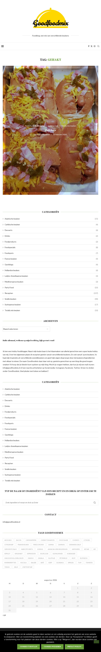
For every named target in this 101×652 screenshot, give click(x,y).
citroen (87, 540)
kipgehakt (19, 553)
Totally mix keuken (51, 310)
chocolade (63, 540)
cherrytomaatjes (47, 540)
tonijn (7, 567)
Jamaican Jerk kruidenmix (57, 549)
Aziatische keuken (51, 219)
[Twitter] (91, 46)
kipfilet (7, 553)
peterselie (63, 558)
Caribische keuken (51, 224)
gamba (51, 544)
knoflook (44, 553)
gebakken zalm (75, 544)
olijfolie (51, 558)
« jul (4, 615)
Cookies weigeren (52, 647)
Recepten (51, 293)
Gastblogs (51, 264)
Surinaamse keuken (51, 304)
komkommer (58, 553)
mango (31, 558)
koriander (71, 553)
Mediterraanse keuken (51, 282)
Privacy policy (74, 647)
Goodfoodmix (44, 134)
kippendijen (31, 553)
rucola (23, 562)
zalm (16, 567)
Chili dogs (50, 130)
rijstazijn (83, 558)
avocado (8, 540)
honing (40, 549)
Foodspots (51, 253)
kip (95, 549)
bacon (18, 540)
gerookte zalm (10, 549)
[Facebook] (88, 46)
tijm (79, 562)
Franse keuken (51, 259)
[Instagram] (94, 46)
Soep (50, 562)
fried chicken (38, 544)
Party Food (51, 287)
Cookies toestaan (28, 647)
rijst (73, 558)
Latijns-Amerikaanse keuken (51, 276)
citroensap (8, 544)
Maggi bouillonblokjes (13, 558)
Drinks (51, 236)
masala (41, 558)
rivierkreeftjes (10, 562)
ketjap (86, 549)
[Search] (98, 46)
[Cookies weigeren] (96, 641)
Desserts (51, 230)
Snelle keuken (51, 299)
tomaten (89, 562)
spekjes (71, 562)
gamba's (61, 544)
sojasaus (60, 562)
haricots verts (27, 549)
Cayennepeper (31, 540)
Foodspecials (51, 247)
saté (42, 562)
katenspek (76, 549)
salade (33, 562)
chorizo (75, 540)
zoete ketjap (27, 567)
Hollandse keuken (51, 270)
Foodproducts (51, 242)
